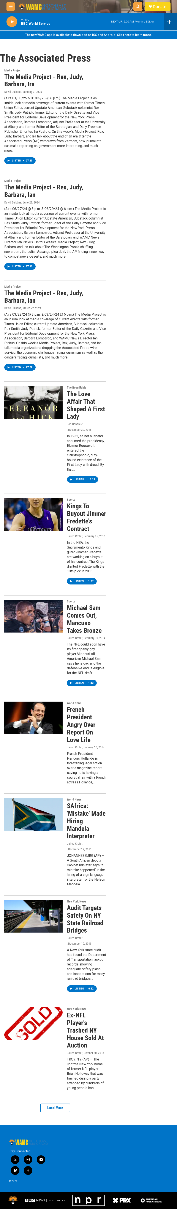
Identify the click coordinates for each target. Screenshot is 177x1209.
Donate (159, 6)
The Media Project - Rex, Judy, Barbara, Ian (43, 191)
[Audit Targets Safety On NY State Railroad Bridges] (33, 916)
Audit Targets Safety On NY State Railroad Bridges (85, 919)
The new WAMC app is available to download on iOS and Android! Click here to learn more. (88, 35)
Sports (71, 499)
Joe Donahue (75, 424)
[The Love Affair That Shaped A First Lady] (33, 402)
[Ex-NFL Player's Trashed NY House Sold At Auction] (33, 1023)
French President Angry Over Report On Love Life (81, 724)
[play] (11, 21)
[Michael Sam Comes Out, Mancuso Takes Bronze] (33, 616)
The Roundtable (76, 387)
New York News (76, 901)
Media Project (12, 70)
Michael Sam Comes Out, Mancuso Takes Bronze (84, 619)
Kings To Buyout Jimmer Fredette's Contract (86, 517)
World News (74, 703)
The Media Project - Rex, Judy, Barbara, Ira (43, 80)
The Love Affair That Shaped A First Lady (86, 405)
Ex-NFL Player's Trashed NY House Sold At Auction (85, 1030)
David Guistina (12, 92)
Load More (55, 1108)
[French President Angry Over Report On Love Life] (33, 718)
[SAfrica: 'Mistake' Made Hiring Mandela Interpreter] (33, 814)
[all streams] (170, 21)
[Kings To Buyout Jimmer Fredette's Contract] (33, 514)
